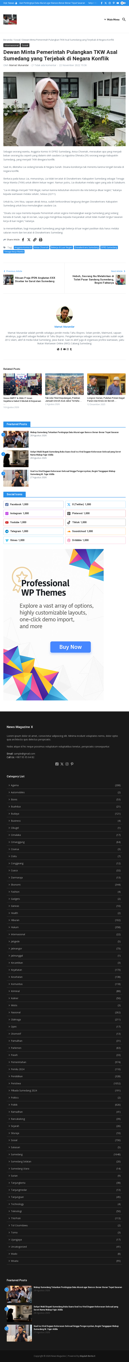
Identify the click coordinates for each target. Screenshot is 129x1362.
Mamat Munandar (19, 65)
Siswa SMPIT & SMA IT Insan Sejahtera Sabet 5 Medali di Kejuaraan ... (22, 401)
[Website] (58, 349)
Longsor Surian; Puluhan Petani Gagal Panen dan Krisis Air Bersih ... (105, 399)
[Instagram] (68, 349)
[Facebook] (61, 349)
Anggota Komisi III (23, 247)
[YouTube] (64, 349)
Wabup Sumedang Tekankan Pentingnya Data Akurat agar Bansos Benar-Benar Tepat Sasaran (74, 432)
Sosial (17, 39)
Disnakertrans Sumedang (87, 247)
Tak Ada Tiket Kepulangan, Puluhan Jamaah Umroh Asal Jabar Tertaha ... (63, 399)
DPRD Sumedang (109, 247)
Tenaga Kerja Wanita (14, 251)
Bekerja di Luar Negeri (61, 247)
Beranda (7, 39)
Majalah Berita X (87, 1356)
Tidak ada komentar (45, 65)
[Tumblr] (71, 349)
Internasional (12, 45)
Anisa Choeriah (41, 247)
